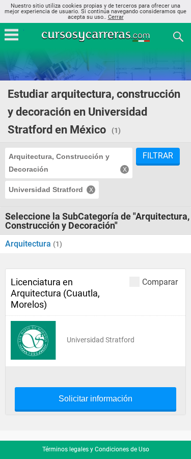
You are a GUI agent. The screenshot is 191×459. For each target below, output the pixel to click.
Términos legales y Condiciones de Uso (95, 449)
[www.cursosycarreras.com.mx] (97, 36)
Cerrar (116, 17)
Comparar (160, 281)
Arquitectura (29, 244)
